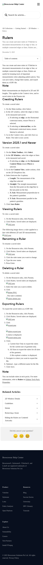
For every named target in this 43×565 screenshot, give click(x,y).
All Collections (7, 28)
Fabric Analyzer (7, 506)
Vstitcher (5, 493)
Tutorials (26, 511)
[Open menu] (38, 4)
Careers (4, 536)
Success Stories (28, 497)
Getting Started (20, 28)
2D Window (33, 28)
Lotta (4, 502)
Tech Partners (7, 541)
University (26, 502)
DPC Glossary (28, 506)
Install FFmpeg (7, 545)
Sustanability (6, 532)
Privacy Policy (14, 558)
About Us (5, 527)
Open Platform (7, 511)
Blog (24, 493)
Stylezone (5, 497)
